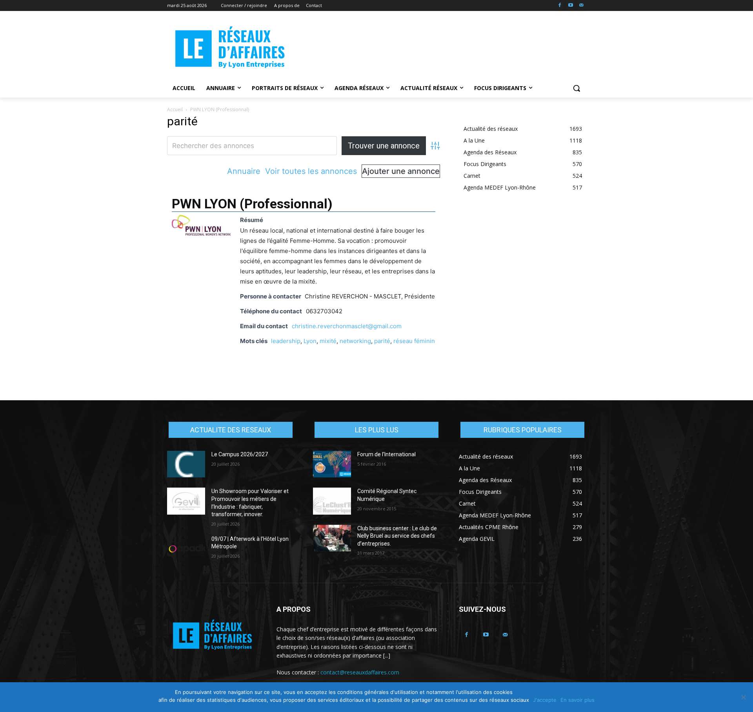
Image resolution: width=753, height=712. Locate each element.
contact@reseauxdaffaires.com (359, 672)
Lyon (310, 341)
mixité (328, 341)
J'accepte (545, 700)
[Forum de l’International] (332, 464)
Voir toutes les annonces (311, 171)
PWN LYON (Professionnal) (252, 203)
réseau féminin (414, 341)
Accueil (175, 109)
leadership (285, 341)
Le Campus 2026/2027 (239, 454)
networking (355, 341)
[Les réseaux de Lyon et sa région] (230, 48)
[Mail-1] (581, 5)
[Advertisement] (435, 47)
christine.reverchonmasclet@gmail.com (347, 326)
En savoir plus (577, 700)
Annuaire (243, 171)
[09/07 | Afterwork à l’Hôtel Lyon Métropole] (186, 548)
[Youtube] (570, 5)
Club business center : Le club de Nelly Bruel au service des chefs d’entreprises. (397, 536)
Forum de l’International (386, 454)
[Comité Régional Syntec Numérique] (332, 501)
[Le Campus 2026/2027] (186, 464)
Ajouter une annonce (401, 171)
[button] (576, 88)
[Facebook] (559, 5)
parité (382, 341)
